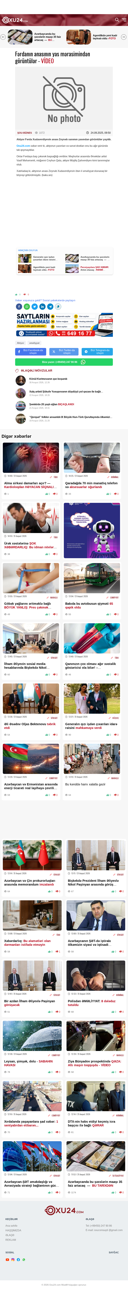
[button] (124, 36)
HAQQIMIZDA (13, 1230)
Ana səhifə (11, 1225)
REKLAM (10, 1240)
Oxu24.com (23, 145)
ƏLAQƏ (9, 1235)
